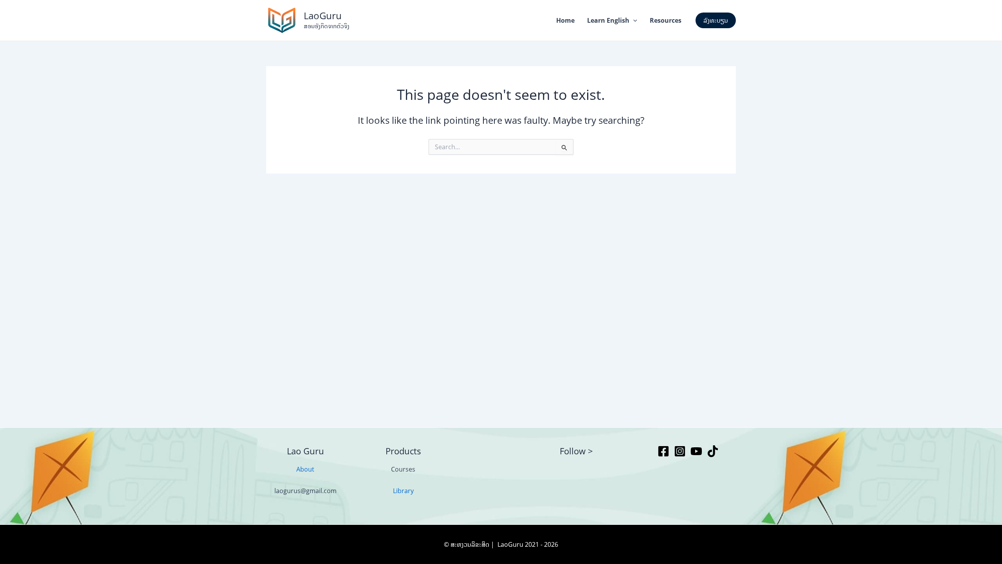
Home (565, 20)
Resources (665, 20)
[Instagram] (680, 451)
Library (403, 490)
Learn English (608, 20)
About (305, 469)
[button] (633, 20)
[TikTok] (713, 451)
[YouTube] (696, 451)
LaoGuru (323, 15)
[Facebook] (663, 451)
